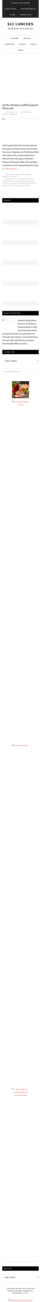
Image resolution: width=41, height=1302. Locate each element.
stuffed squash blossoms (13, 183)
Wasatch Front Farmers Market (16, 185)
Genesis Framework (24, 1291)
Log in (26, 1293)
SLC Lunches (20, 24)
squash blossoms (26, 181)
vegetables (31, 183)
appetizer (6, 181)
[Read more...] (12, 168)
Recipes (14, 177)
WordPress (17, 1293)
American (19, 174)
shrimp (15, 181)
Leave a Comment (9, 114)
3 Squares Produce (25, 179)
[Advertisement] (20, 78)
